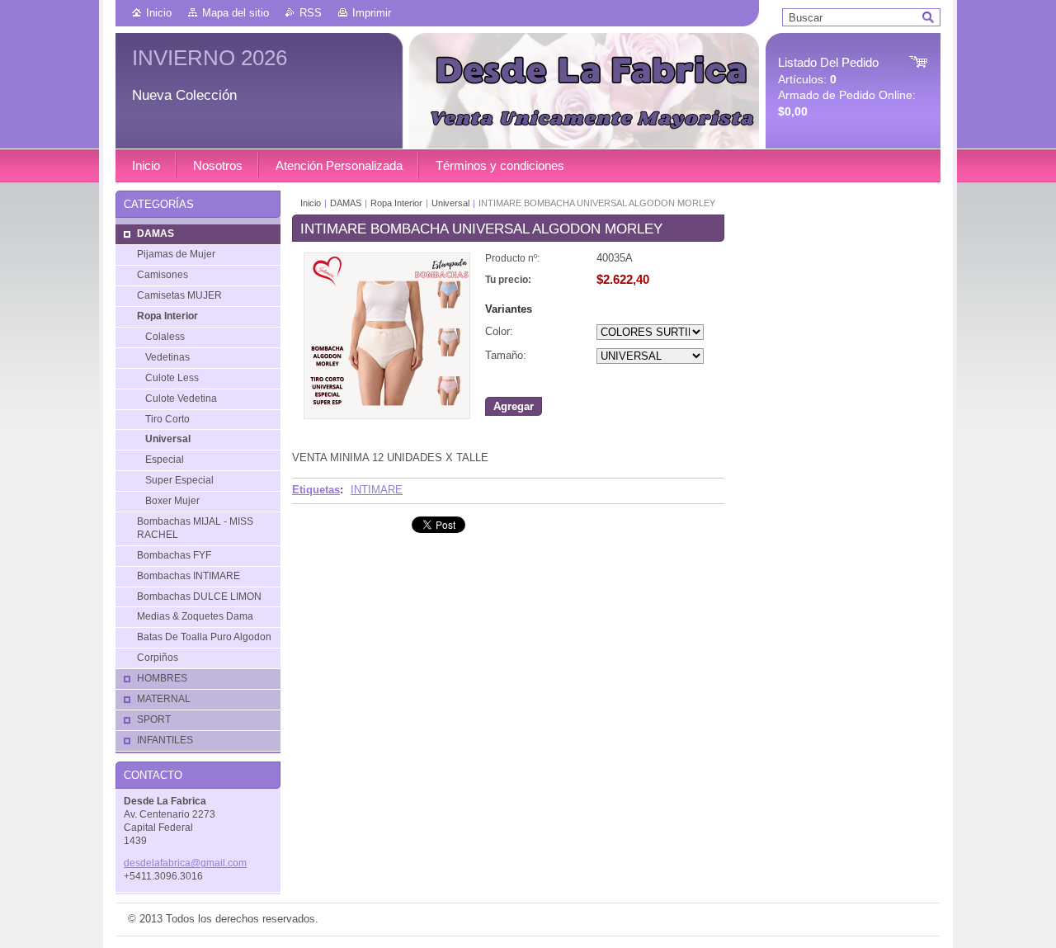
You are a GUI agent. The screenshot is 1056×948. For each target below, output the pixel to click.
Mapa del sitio (235, 13)
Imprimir (371, 13)
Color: (499, 331)
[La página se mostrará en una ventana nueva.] (387, 415)
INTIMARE (377, 489)
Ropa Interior (396, 203)
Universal (451, 203)
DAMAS (345, 203)
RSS (310, 13)
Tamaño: (505, 355)
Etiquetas (316, 489)
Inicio (159, 13)
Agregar (513, 406)
